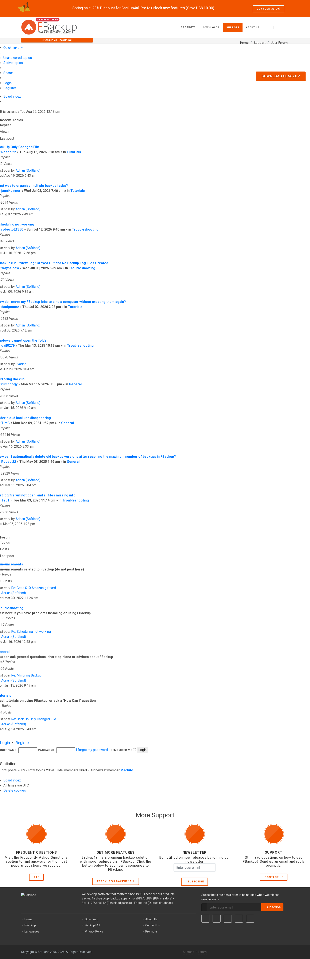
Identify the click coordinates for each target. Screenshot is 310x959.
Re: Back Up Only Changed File (33, 719)
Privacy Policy (94, 931)
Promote (151, 931)
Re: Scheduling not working (31, 632)
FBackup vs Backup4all (116, 881)
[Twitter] (217, 919)
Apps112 (100, 903)
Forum (202, 952)
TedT (5, 500)
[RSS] (250, 919)
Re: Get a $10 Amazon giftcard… (34, 588)
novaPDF (137, 898)
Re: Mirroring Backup (26, 675)
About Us (151, 919)
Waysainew (10, 268)
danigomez (10, 307)
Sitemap (188, 952)
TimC (5, 423)
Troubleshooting (85, 229)
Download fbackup (280, 76)
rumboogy (9, 384)
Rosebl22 (8, 152)
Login (5, 742)
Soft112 (87, 903)
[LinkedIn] (228, 919)
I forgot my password (92, 750)
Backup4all (89, 898)
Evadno (21, 364)
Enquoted (140, 903)
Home (28, 919)
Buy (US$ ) (268, 8)
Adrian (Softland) (28, 170)
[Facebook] (205, 919)
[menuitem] (17, 58)
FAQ (37, 877)
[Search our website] (284, 26)
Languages (31, 931)
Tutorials (74, 152)
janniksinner (11, 191)
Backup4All (92, 925)
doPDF (148, 898)
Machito (126, 770)
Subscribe (195, 881)
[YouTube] (239, 919)
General (75, 384)
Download (91, 919)
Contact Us (274, 877)
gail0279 (8, 346)
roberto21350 (12, 229)
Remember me (122, 750)
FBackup (30, 925)
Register (22, 742)
